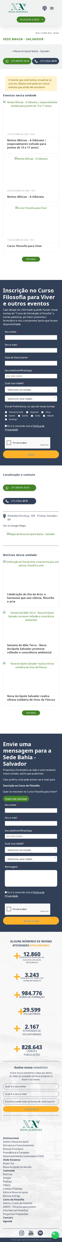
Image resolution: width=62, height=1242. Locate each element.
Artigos (7, 1178)
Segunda (34, 412)
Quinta (25, 415)
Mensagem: (12, 866)
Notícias (7, 1174)
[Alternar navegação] (51, 8)
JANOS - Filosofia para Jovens (19, 1206)
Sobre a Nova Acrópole (16, 1141)
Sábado (50, 415)
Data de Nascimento (17, 357)
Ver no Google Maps (14, 525)
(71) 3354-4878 (48, 61)
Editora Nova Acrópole (15, 1192)
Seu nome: (11, 331)
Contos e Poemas (12, 1188)
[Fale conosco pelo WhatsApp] (55, 1235)
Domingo (12, 419)
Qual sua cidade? (15, 383)
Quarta (11, 415)
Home (37, 33)
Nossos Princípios (13, 1149)
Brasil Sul (8, 1163)
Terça (47, 412)
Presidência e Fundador (16, 1152)
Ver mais (31, 259)
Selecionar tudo (15, 412)
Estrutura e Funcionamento (18, 1145)
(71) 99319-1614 (20, 61)
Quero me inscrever (16, 798)
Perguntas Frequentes (15, 1214)
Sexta (37, 415)
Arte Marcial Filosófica (15, 1210)
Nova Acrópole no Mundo (17, 1167)
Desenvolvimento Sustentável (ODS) (23, 1156)
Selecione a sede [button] (29, 19)
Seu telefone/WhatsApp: (19, 370)
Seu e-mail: (12, 344)
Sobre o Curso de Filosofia (17, 1203)
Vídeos (7, 1185)
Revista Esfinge (11, 1196)
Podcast (7, 1181)
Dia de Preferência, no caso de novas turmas (31, 406)
